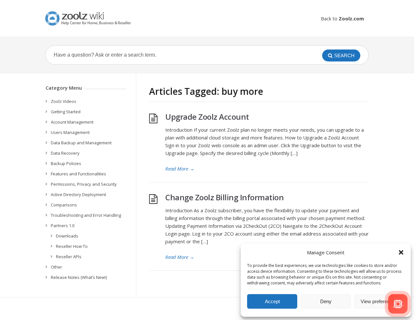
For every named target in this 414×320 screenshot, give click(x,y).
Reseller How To (72, 246)
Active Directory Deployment (78, 194)
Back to (342, 18)
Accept (272, 301)
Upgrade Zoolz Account (207, 116)
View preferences (379, 301)
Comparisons (64, 205)
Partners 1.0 (62, 225)
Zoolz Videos (63, 101)
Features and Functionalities (78, 174)
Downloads (67, 236)
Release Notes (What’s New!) (79, 277)
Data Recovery (65, 153)
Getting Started (66, 112)
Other (56, 267)
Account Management (72, 122)
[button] (401, 252)
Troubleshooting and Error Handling (86, 215)
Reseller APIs (69, 256)
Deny (326, 301)
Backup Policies (66, 163)
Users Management (70, 132)
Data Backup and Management (81, 143)
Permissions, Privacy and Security (84, 184)
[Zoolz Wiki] (89, 18)
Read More (179, 168)
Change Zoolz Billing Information (224, 197)
